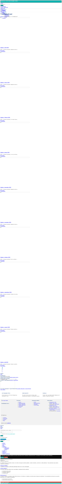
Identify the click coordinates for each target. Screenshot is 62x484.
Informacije (21, 406)
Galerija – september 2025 (5, 292)
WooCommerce (3, 475)
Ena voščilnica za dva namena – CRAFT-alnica (54, 409)
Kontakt (20, 407)
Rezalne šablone (37, 403)
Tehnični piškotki (3, 468)
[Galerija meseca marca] (13, 377)
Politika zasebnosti (22, 405)
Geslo (1, 432)
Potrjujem (2, 457)
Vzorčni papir (36, 405)
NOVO (35, 402)
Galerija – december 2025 (5, 187)
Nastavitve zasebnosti (4, 458)
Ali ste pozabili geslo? (11, 433)
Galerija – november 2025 (5, 222)
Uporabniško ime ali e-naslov (6, 430)
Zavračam (6, 457)
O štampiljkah (6, 15)
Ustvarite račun (3, 439)
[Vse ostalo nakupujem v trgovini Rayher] (23, 388)
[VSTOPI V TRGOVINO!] (13, 380)
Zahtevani (2, 465)
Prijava (2, 435)
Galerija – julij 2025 (4, 362)
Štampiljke (36, 404)
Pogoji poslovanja (22, 403)
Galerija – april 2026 (4, 47)
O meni (5, 449)
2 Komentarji (56, 404)
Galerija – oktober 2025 (5, 257)
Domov (1, 16)
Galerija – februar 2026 (5, 117)
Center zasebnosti (22, 404)
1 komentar (58, 410)
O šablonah (6, 448)
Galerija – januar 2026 (4, 152)
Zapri (1, 374)
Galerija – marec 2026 (4, 82)
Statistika (5, 465)
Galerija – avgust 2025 (5, 327)
